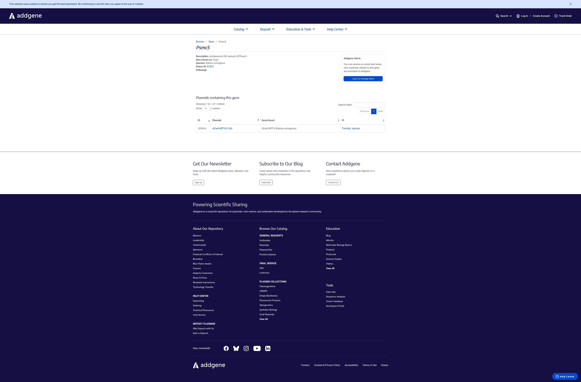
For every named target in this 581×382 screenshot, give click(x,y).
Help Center (335, 29)
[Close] (569, 4)
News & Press (200, 277)
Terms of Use (370, 365)
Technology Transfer (203, 287)
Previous (364, 111)
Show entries (208, 108)
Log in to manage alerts (363, 78)
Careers (197, 268)
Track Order (565, 16)
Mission (197, 235)
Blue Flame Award (202, 263)
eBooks (330, 240)
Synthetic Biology (268, 309)
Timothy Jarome (351, 128)
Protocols (331, 254)
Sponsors (198, 249)
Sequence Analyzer (335, 296)
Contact (305, 365)
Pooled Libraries (267, 254)
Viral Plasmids (266, 314)
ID (199, 120)
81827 (210, 66)
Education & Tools (298, 29)
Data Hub (330, 292)
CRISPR (263, 291)
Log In (524, 16)
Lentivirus (264, 272)
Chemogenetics (267, 286)
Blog (328, 235)
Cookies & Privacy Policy (327, 365)
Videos (329, 263)
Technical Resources (203, 310)
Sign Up (198, 182)
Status (384, 365)
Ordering (197, 305)
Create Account (541, 16)
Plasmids (264, 245)
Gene (211, 41)
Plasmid (216, 120)
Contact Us (333, 182)
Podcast (330, 249)
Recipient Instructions (204, 282)
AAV (261, 268)
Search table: (345, 104)
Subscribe (266, 182)
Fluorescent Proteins (270, 300)
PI (343, 120)
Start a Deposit (200, 333)
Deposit (265, 29)
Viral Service (199, 315)
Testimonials (199, 245)
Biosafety (197, 259)
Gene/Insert (268, 120)
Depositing (198, 301)
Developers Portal (335, 306)
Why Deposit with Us (203, 328)
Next (380, 111)
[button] (504, 16)
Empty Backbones (268, 295)
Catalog (239, 29)
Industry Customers (203, 273)
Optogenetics (266, 305)
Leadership (198, 240)
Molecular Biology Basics (339, 245)
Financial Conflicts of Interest (208, 254)
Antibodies (264, 240)
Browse (200, 41)
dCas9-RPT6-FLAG (222, 128)
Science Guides (334, 259)
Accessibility (351, 365)
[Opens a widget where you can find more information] (565, 376)
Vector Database (334, 301)
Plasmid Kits (265, 249)
